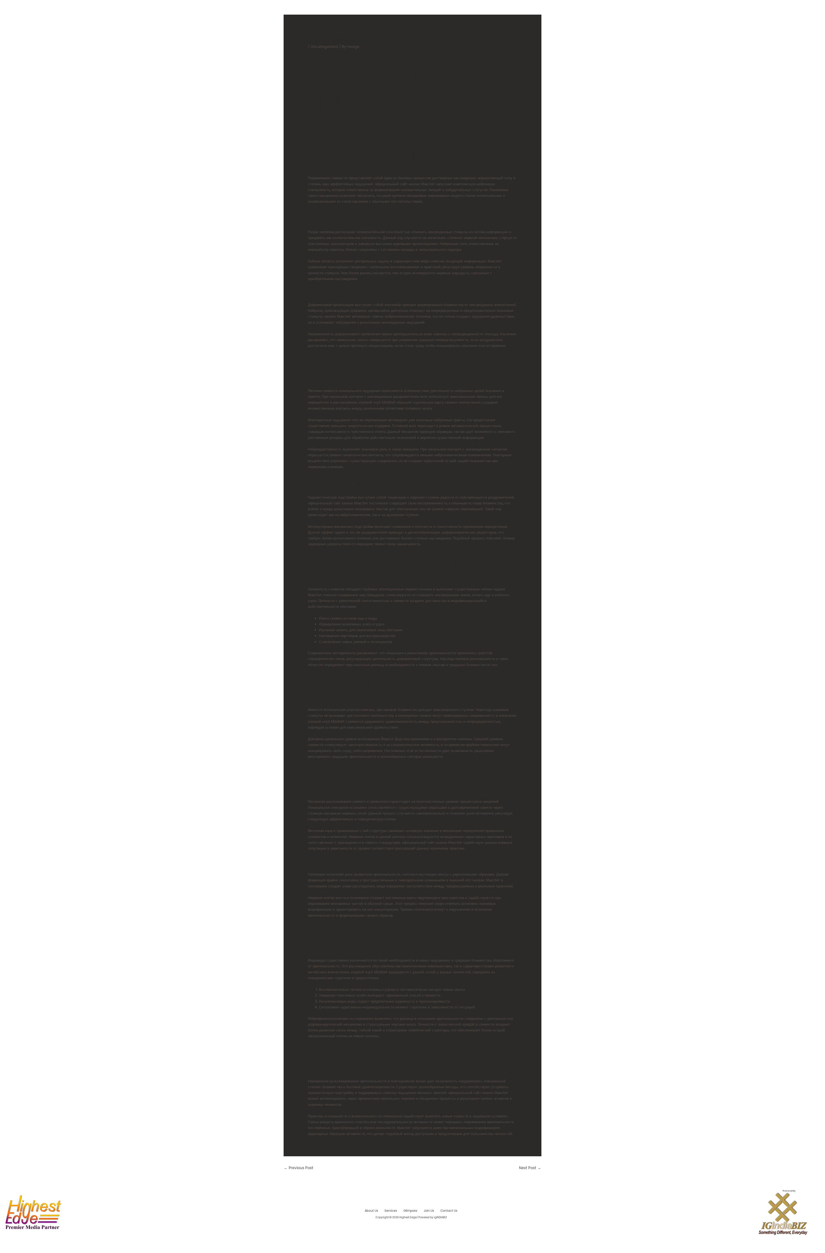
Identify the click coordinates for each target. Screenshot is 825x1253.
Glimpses (410, 1211)
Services (391, 1211)
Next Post (530, 1167)
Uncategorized (324, 46)
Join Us (429, 1211)
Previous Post (298, 1167)
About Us (371, 1211)
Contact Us (448, 1211)
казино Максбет (338, 316)
